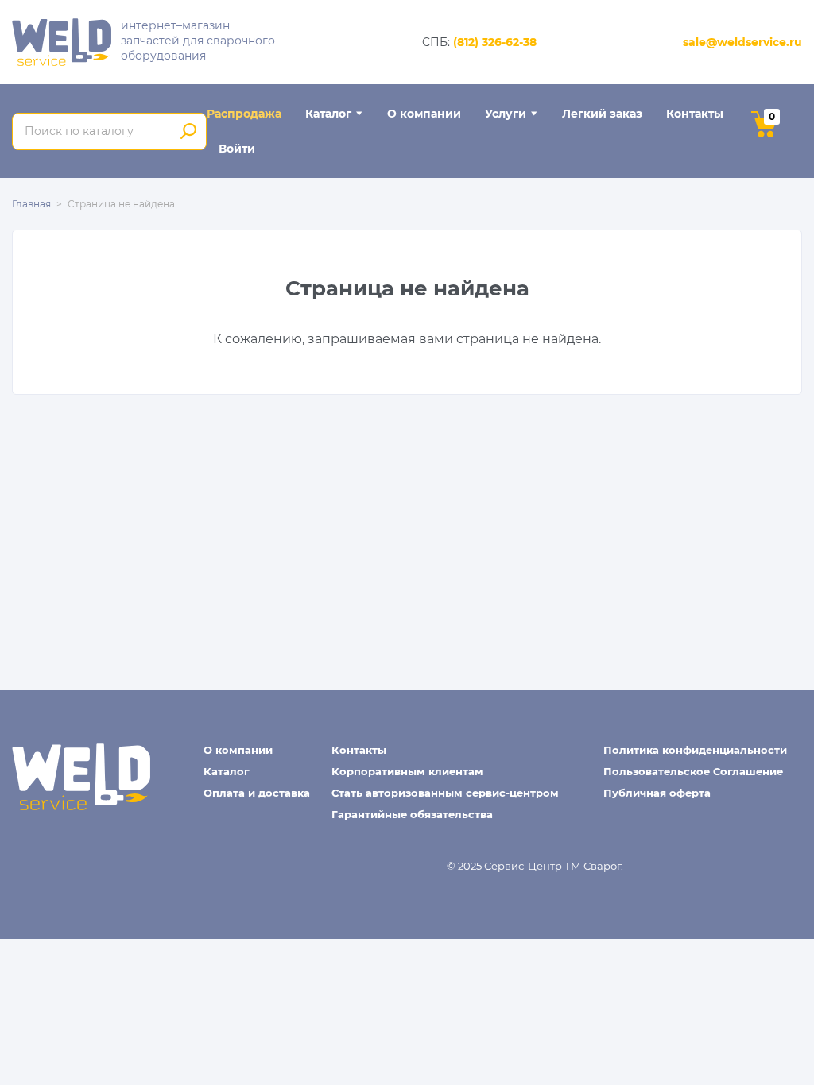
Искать (189, 132)
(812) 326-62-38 (495, 42)
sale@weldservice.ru (742, 42)
